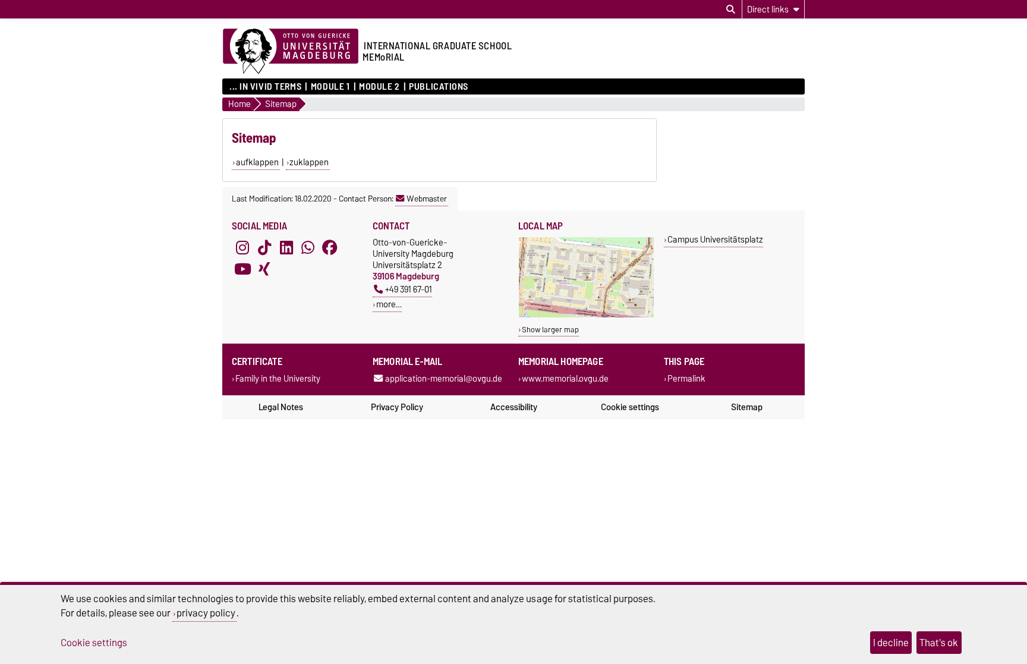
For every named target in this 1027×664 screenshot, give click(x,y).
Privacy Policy (397, 407)
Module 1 (330, 87)
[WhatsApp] (308, 247)
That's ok (938, 642)
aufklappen (257, 162)
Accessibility (513, 407)
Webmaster (427, 198)
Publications (438, 87)
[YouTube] (242, 268)
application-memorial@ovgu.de (443, 379)
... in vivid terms (265, 87)
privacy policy (206, 613)
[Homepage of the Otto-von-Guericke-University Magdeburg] (290, 51)
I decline (891, 642)
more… (389, 304)
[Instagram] (242, 247)
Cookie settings (630, 407)
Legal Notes (281, 407)
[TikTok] (264, 247)
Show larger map (550, 329)
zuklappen (309, 162)
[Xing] (264, 268)
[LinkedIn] (286, 247)
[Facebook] (330, 247)
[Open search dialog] (731, 9)
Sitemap (747, 407)
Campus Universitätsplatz (715, 239)
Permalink (686, 379)
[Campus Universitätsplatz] (586, 314)
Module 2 (379, 87)
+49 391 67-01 (408, 289)
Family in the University (277, 379)
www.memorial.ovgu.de (565, 379)
